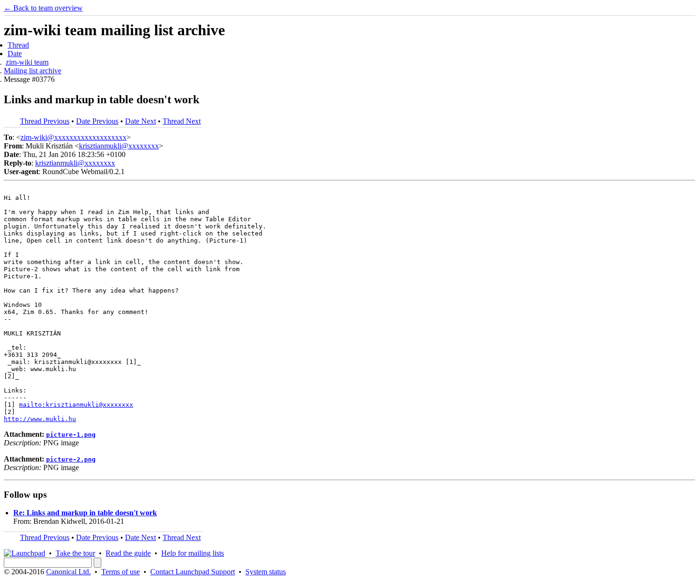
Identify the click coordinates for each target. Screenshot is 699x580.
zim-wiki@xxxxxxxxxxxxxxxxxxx (73, 137)
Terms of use (120, 572)
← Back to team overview (43, 8)
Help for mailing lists (192, 553)
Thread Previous (44, 121)
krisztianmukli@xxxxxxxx (119, 146)
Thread (18, 45)
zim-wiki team (27, 62)
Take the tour (75, 553)
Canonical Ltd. (68, 572)
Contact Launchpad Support (192, 572)
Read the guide (128, 553)
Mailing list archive (32, 71)
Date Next (140, 121)
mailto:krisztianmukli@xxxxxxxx (76, 404)
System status (265, 572)
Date (15, 53)
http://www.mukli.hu (40, 419)
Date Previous (97, 121)
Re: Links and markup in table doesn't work (85, 513)
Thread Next (182, 121)
